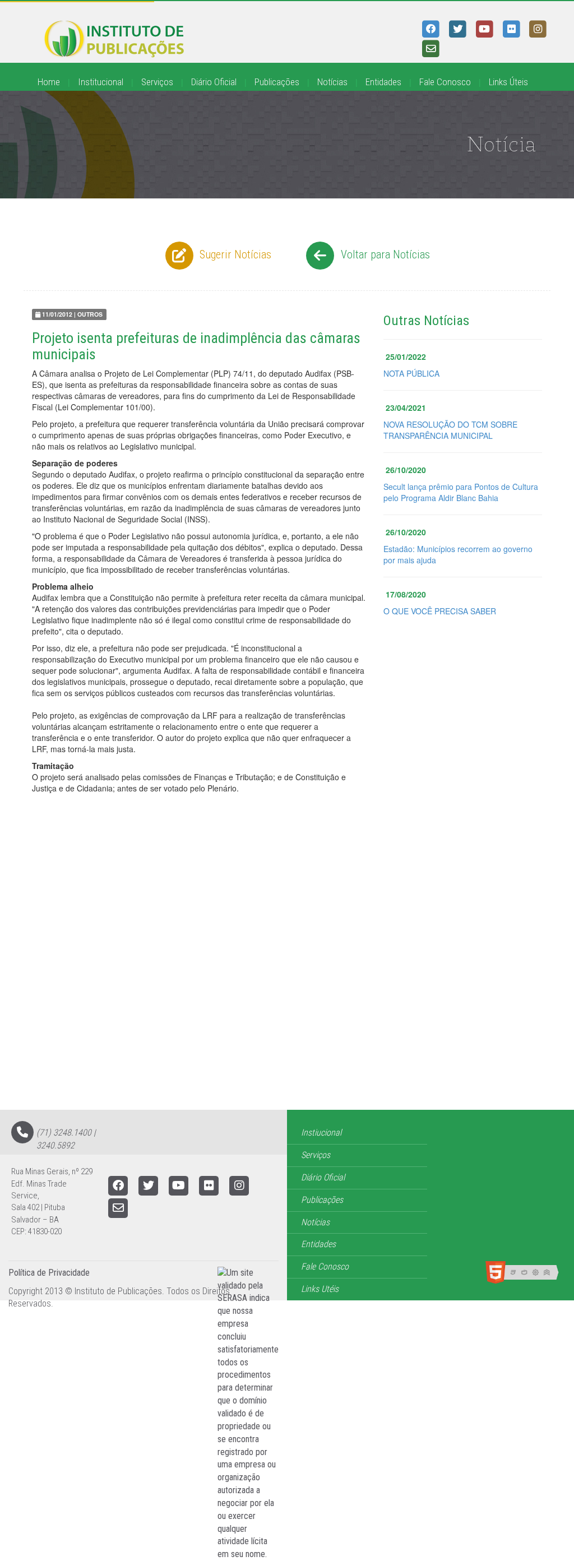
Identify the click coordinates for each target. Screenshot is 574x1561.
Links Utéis (320, 1289)
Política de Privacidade (49, 1272)
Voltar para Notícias (384, 254)
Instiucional (321, 1132)
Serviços (157, 81)
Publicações (276, 81)
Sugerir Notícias (234, 254)
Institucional (100, 81)
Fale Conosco (445, 81)
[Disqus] (287, 967)
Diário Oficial (214, 81)
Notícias (332, 81)
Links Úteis (508, 81)
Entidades (383, 81)
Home (49, 81)
